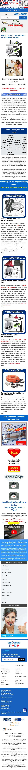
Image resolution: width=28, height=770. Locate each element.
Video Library (5, 602)
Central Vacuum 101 (6, 569)
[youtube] (13, 646)
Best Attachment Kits (6, 585)
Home (6, 733)
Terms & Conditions (5, 684)
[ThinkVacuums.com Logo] (20, 13)
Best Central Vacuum (6, 572)
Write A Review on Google (14, 736)
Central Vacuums (4, 668)
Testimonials (13, 733)
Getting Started (5, 565)
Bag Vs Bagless (5, 579)
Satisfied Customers (5, 680)
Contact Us (17, 668)
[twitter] (15, 646)
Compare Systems (6, 575)
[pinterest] (18, 646)
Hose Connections (6, 582)
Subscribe (21, 659)
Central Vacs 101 (18, 673)
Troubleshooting (5, 595)
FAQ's (3, 589)
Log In (9, 10)
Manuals (17, 671)
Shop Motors (4, 673)
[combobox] (10, 17)
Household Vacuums (5, 670)
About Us (3, 679)
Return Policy (18, 670)
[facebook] (10, 646)
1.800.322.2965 (15, 23)
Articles (2, 682)
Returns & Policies (10, 735)
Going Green (5, 599)
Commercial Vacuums (5, 671)
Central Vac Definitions (7, 592)
